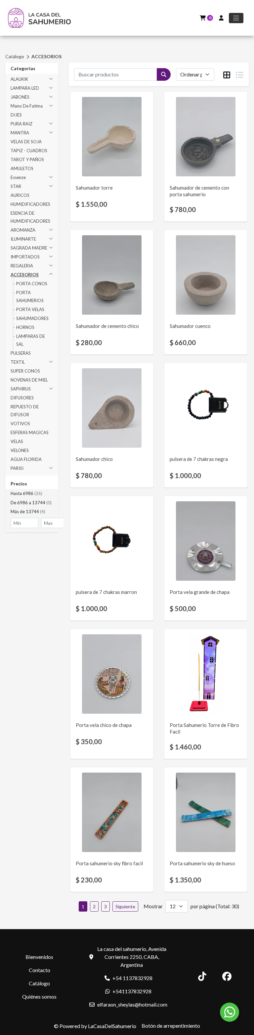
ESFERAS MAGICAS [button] (30, 432)
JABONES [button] (20, 97)
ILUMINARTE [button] (23, 239)
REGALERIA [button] (22, 265)
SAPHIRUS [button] (21, 388)
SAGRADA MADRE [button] (29, 247)
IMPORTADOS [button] (25, 256)
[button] (31, 493)
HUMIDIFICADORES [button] (30, 204)
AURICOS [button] (20, 195)
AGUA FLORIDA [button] (26, 459)
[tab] (226, 75)
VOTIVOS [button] (20, 423)
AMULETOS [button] (22, 168)
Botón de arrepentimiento (171, 1025)
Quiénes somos (39, 996)
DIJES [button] (16, 114)
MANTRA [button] (20, 132)
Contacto (39, 970)
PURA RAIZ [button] (21, 123)
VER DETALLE (102, 165)
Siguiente (125, 906)
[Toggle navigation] (236, 18)
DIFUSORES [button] (22, 397)
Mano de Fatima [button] (27, 106)
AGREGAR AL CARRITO (112, 148)
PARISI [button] (17, 468)
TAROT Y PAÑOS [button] (27, 159)
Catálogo (14, 56)
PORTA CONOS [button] (31, 283)
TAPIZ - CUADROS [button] (29, 150)
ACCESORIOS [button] (25, 274)
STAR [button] (16, 186)
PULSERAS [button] (21, 353)
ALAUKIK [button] (19, 79)
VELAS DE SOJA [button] (26, 141)
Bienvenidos (39, 957)
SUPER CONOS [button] (25, 371)
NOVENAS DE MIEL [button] (29, 379)
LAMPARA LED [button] (25, 88)
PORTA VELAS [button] (30, 309)
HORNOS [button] (25, 327)
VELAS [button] (17, 441)
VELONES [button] (20, 450)
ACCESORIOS (46, 56)
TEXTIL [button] (18, 362)
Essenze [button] (18, 177)
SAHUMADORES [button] (32, 318)
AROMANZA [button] (23, 230)
